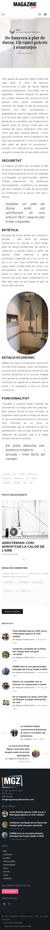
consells (22, 474)
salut (25, 482)
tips (31, 482)
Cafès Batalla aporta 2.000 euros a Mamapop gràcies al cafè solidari (29, 634)
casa (14, 474)
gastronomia (18, 478)
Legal (5, 875)
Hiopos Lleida (9, 861)
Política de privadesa (12, 923)
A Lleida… (7, 858)
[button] (24, 559)
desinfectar (7, 478)
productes (6, 482)
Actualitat (6, 474)
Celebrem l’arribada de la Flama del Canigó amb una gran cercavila (29, 652)
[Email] (45, 14)
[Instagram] (39, 14)
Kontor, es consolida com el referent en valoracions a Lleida (29, 683)
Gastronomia (9, 865)
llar (27, 478)
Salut (5, 868)
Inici (5, 851)
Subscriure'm (10, 891)
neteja (34, 478)
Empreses (7, 878)
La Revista (7, 854)
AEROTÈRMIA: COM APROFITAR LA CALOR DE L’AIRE (23, 546)
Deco (18, 30)
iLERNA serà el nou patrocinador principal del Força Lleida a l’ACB (29, 667)
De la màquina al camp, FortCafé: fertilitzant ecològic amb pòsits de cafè (29, 699)
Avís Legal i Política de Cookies (17, 926)
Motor (6, 872)
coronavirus (32, 474)
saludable (16, 482)
